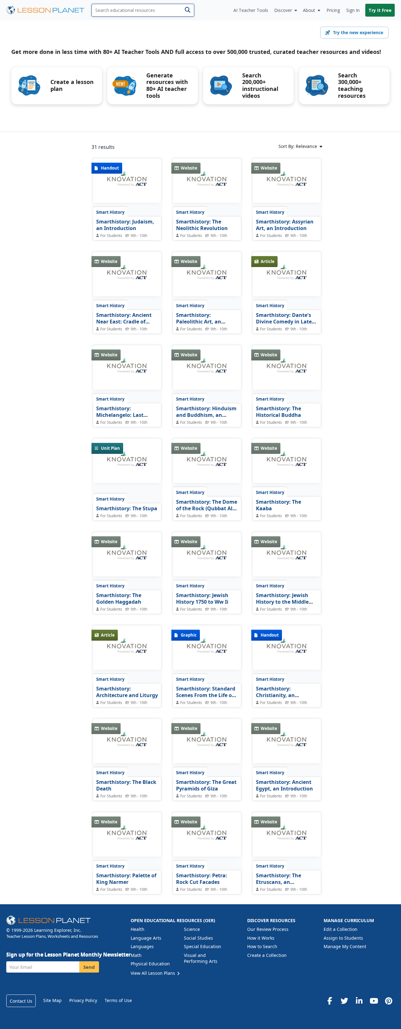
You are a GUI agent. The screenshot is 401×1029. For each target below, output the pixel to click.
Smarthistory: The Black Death (126, 785)
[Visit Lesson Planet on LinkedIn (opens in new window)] (359, 1001)
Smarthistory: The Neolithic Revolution (202, 225)
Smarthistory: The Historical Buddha (278, 412)
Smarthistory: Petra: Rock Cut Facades (201, 879)
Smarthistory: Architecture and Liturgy (127, 692)
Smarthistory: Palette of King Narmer (126, 879)
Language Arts (146, 938)
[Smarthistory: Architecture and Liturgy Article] (127, 652)
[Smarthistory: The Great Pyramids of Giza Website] (206, 745)
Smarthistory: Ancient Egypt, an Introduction (284, 785)
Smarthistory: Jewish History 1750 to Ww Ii (202, 599)
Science (192, 929)
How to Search (262, 946)
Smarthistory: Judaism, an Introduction (125, 225)
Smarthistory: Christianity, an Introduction (275, 695)
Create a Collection (267, 955)
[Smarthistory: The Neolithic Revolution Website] (206, 185)
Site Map (52, 1000)
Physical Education (150, 964)
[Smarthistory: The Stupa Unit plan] (127, 465)
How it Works (260, 938)
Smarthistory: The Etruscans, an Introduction (278, 882)
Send (89, 967)
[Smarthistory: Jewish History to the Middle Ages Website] (286, 559)
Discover (283, 10)
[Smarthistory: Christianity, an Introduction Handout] (286, 652)
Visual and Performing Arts (200, 958)
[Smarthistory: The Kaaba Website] (286, 465)
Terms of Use (118, 1000)
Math (136, 955)
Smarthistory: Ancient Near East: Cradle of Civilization (124, 322)
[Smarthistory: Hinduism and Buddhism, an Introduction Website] (206, 372)
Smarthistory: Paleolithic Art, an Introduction (198, 322)
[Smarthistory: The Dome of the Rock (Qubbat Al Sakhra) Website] (206, 465)
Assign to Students (343, 938)
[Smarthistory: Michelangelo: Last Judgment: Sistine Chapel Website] (127, 372)
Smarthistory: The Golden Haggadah (118, 599)
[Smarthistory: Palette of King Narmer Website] (127, 839)
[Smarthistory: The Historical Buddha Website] (286, 372)
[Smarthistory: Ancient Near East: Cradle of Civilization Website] (127, 278)
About (309, 10)
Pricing (333, 10)
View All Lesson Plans (153, 973)
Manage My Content (345, 946)
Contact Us (21, 1001)
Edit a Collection (340, 929)
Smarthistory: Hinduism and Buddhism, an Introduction (206, 415)
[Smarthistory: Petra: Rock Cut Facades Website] (206, 839)
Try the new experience (358, 32)
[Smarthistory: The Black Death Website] (127, 745)
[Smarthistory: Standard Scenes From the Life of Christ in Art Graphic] (206, 652)
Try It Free (380, 10)
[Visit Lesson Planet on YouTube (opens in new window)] (373, 1001)
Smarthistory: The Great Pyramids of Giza (206, 785)
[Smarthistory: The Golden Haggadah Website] (127, 559)
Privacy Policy (83, 1000)
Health (137, 929)
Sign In (353, 10)
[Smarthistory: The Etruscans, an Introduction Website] (286, 839)
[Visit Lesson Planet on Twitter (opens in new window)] (344, 1001)
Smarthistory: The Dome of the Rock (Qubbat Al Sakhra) (206, 508)
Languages (142, 946)
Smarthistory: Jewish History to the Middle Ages (282, 602)
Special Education (202, 946)
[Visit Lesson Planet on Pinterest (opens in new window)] (388, 1001)
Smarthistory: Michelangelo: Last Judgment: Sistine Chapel (119, 418)
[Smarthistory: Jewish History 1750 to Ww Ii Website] (206, 559)
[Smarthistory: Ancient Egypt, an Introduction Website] (286, 745)
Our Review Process (268, 929)
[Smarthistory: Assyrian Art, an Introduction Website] (286, 185)
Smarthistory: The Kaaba (278, 505)
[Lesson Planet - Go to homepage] (48, 10)
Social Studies (198, 938)
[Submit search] (187, 10)
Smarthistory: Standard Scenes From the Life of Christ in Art (205, 695)
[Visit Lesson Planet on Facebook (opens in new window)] (329, 1001)
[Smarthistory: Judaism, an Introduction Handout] (127, 185)
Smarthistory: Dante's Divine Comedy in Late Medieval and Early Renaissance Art (284, 325)
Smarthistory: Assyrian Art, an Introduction (285, 225)
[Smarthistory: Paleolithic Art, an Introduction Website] (206, 278)
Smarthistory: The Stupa (126, 508)
